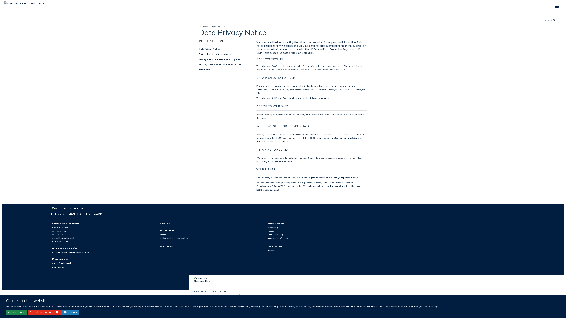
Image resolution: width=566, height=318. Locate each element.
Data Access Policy (275, 235)
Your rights (204, 69)
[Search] (554, 20)
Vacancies (164, 235)
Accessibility (273, 228)
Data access (166, 246)
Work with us (167, 230)
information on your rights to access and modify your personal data (323, 177)
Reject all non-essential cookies (45, 312)
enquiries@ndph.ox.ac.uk (64, 238)
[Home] (199, 26)
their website (336, 186)
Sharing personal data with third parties (220, 64)
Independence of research (278, 238)
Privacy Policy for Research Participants (219, 59)
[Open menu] (557, 8)
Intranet (271, 250)
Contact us (58, 267)
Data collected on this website (215, 54)
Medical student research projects (174, 238)
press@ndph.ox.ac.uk (62, 263)
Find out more (71, 312)
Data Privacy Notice (209, 49)
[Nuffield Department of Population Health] (24, 2)
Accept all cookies (16, 312)
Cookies (271, 231)
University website (319, 98)
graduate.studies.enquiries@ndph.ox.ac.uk (71, 252)
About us (206, 26)
